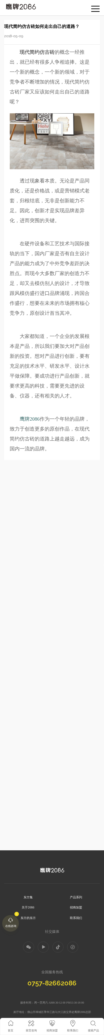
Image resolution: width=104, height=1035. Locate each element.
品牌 (7, 5)
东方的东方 (28, 918)
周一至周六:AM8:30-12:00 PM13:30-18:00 (59, 1002)
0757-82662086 (52, 983)
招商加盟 (76, 907)
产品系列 (76, 897)
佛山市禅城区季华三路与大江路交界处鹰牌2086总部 (59, 1012)
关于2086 (28, 907)
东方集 (28, 897)
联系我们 (76, 918)
